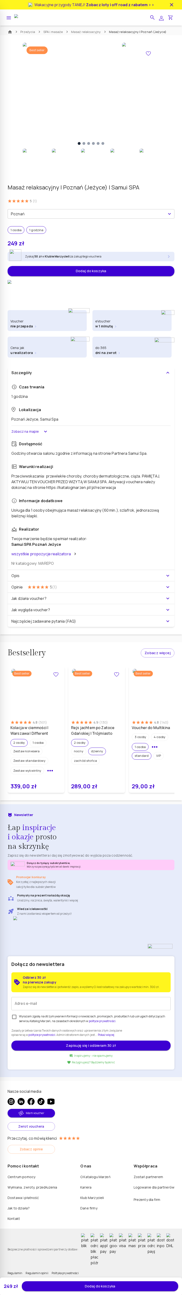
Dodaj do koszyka (91, 270)
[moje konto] (161, 17)
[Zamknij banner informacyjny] (171, 4)
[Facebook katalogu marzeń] (31, 1101)
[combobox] (87, 214)
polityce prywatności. (42, 1035)
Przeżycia (27, 32)
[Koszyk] (170, 18)
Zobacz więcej (158, 652)
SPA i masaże (53, 32)
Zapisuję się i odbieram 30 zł (91, 1045)
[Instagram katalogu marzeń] (11, 1101)
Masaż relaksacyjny (86, 32)
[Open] (169, 214)
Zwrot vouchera (31, 1126)
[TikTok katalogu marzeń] (41, 1101)
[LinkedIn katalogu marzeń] (21, 1101)
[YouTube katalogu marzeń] (51, 1101)
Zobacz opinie (31, 1149)
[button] (152, 18)
